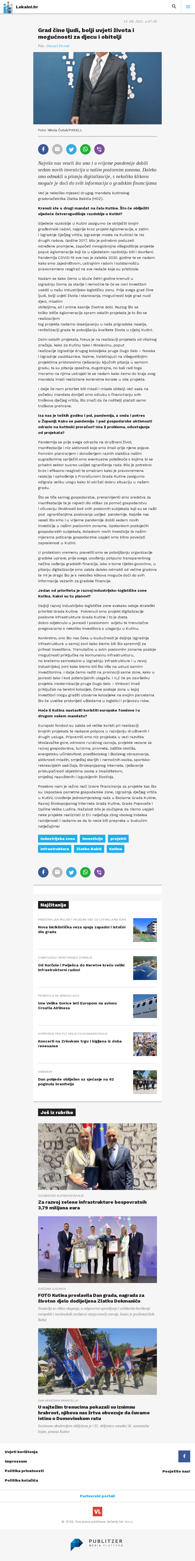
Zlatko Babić (89, 849)
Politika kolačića (21, 1480)
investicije (92, 838)
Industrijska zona (57, 838)
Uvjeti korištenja (21, 1452)
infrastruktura (54, 849)
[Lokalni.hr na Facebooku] (184, 1456)
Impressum (16, 1461)
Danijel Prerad (58, 46)
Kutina (115, 849)
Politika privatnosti (24, 1471)
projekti (118, 838)
